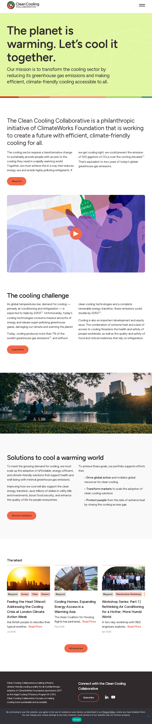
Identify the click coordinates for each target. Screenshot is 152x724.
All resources (76, 648)
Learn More (18, 349)
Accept (76, 719)
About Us (17, 181)
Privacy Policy (109, 712)
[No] (148, 716)
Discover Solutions (21, 515)
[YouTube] (113, 697)
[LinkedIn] (107, 697)
